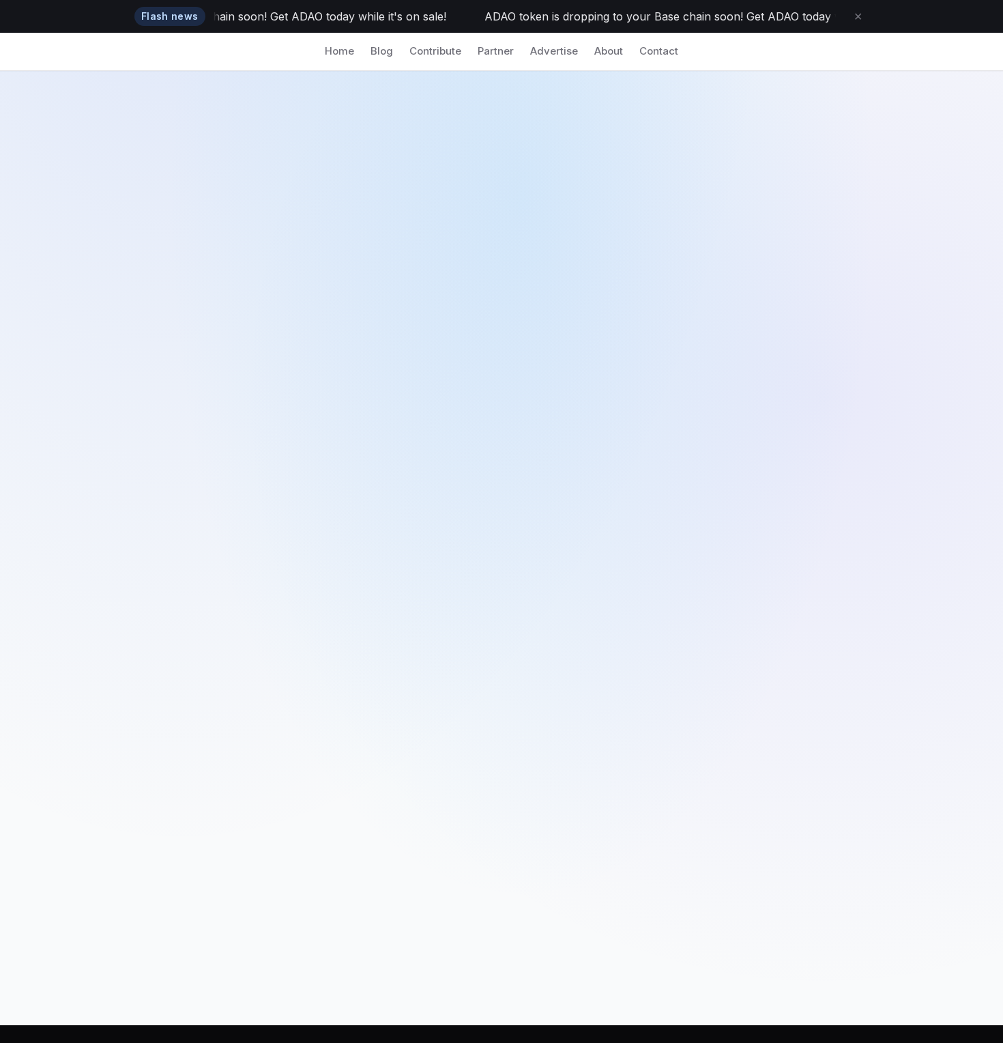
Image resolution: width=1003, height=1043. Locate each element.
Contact (658, 50)
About (608, 50)
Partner (496, 50)
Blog (381, 50)
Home (339, 50)
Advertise (554, 50)
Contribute (435, 50)
